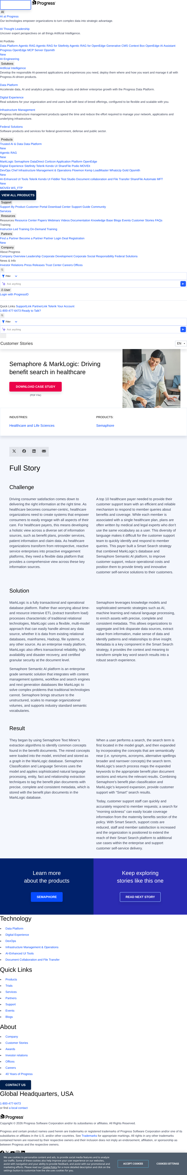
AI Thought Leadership (15, 29)
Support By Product (12, 207)
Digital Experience (12, 97)
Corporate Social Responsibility (93, 256)
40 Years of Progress (19, 1074)
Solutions (7, 63)
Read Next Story (140, 897)
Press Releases (34, 265)
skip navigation (15, 5)
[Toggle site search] (2, 315)
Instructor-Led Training (14, 229)
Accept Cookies (133, 1163)
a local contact (18, 1108)
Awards (10, 1049)
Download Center (59, 207)
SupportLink (23, 306)
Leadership (33, 256)
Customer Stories (143, 220)
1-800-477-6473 (10, 310)
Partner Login (52, 238)
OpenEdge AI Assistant (160, 45)
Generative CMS (117, 45)
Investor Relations (11, 265)
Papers (42, 220)
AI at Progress (9, 16)
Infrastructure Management (17, 110)
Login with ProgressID (14, 294)
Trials (9, 985)
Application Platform (69, 161)
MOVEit (85, 166)
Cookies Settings (168, 1163)
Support (6, 202)
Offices (78, 265)
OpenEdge (90, 161)
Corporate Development (57, 256)
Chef (14, 170)
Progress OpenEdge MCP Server (21, 50)
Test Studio (68, 179)
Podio (75, 166)
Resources (8, 215)
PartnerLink (39, 306)
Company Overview (13, 256)
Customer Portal (36, 207)
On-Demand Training (43, 229)
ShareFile (64, 166)
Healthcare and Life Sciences (31, 426)
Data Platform (9, 45)
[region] (93, 1164)
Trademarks (89, 1135)
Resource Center (26, 220)
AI (2, 12)
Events (126, 220)
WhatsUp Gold (118, 170)
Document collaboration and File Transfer (103, 179)
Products (7, 139)
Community (98, 207)
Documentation (80, 220)
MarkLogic (7, 161)
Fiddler (55, 179)
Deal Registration (42, 240)
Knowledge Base (102, 220)
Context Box (137, 45)
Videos (65, 220)
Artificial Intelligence (13, 68)
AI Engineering (9, 59)
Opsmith (27, 52)
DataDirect (37, 161)
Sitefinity (29, 166)
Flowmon (78, 170)
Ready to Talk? (31, 310)
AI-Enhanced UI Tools (14, 179)
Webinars (54, 220)
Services (5, 211)
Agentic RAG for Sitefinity (52, 45)
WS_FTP (17, 188)
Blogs (117, 220)
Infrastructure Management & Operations (44, 170)
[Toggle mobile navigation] (3, 335)
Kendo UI (51, 166)
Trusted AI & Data (11, 144)
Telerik (40, 166)
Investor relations (16, 1055)
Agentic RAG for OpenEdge (88, 45)
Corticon (50, 161)
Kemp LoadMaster (97, 170)
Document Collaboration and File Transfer (32, 959)
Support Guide (80, 207)
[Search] (2, 270)
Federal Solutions (11, 126)
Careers (67, 265)
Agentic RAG (26, 45)
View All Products (18, 195)
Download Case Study (35, 386)
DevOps (5, 170)
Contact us (15, 1085)
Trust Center (53, 265)
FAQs (158, 220)
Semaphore (21, 161)
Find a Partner (9, 238)
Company (7, 247)
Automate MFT (81, 181)
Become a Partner (31, 238)
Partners (6, 233)
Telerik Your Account (61, 306)
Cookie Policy (49, 1167)
